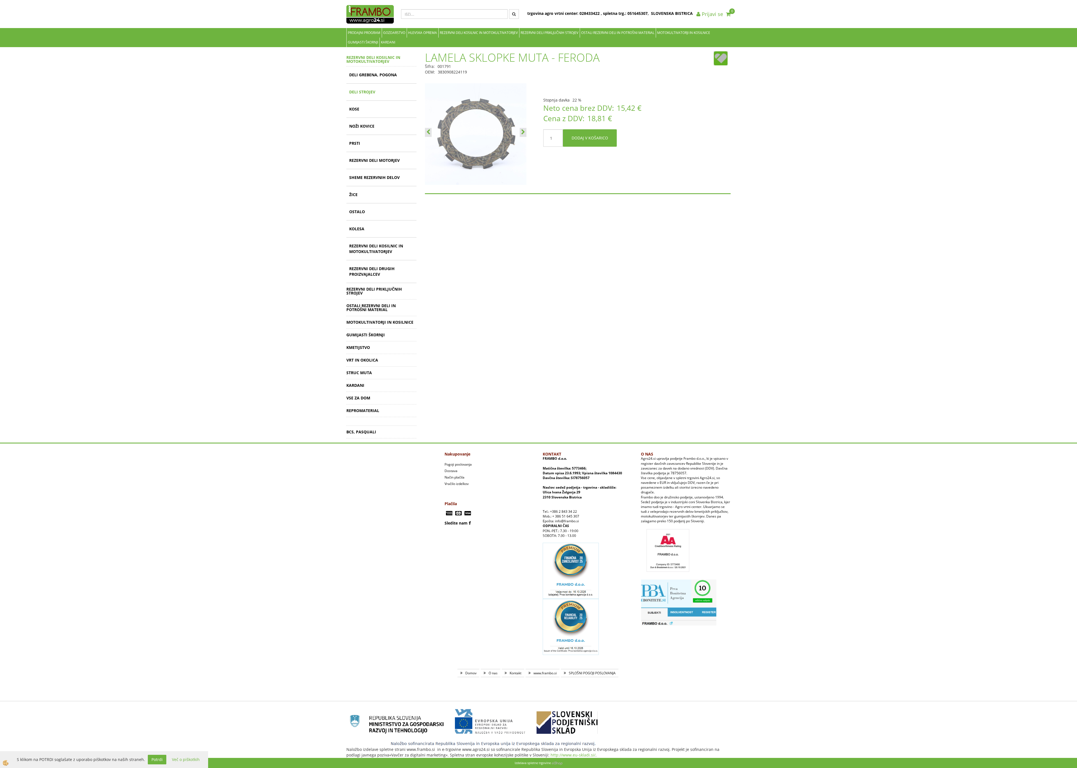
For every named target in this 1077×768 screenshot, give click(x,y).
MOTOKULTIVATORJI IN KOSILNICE (683, 32)
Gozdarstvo (394, 32)
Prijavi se (711, 14)
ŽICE (353, 194)
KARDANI (388, 42)
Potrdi (157, 759)
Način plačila (454, 477)
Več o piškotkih (186, 759)
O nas (493, 673)
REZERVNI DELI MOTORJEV (374, 160)
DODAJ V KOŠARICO (590, 138)
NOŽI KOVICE (361, 126)
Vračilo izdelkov (457, 483)
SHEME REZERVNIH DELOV (374, 177)
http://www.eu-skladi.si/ (573, 755)
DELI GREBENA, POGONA (373, 74)
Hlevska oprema (422, 32)
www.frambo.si (545, 673)
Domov (471, 673)
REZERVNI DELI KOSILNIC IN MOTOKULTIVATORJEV (479, 32)
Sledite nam (456, 523)
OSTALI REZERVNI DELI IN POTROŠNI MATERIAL (617, 32)
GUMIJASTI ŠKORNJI (363, 42)
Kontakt (515, 673)
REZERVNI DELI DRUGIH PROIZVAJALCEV (372, 271)
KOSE (354, 109)
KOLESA (356, 228)
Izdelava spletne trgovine (533, 763)
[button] (523, 132)
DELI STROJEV (362, 92)
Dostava (451, 470)
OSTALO (357, 211)
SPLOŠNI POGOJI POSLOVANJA (592, 673)
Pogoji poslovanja (458, 464)
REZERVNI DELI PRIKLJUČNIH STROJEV (549, 32)
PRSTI (354, 143)
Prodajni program (364, 32)
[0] (728, 14)
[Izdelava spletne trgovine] (557, 763)
